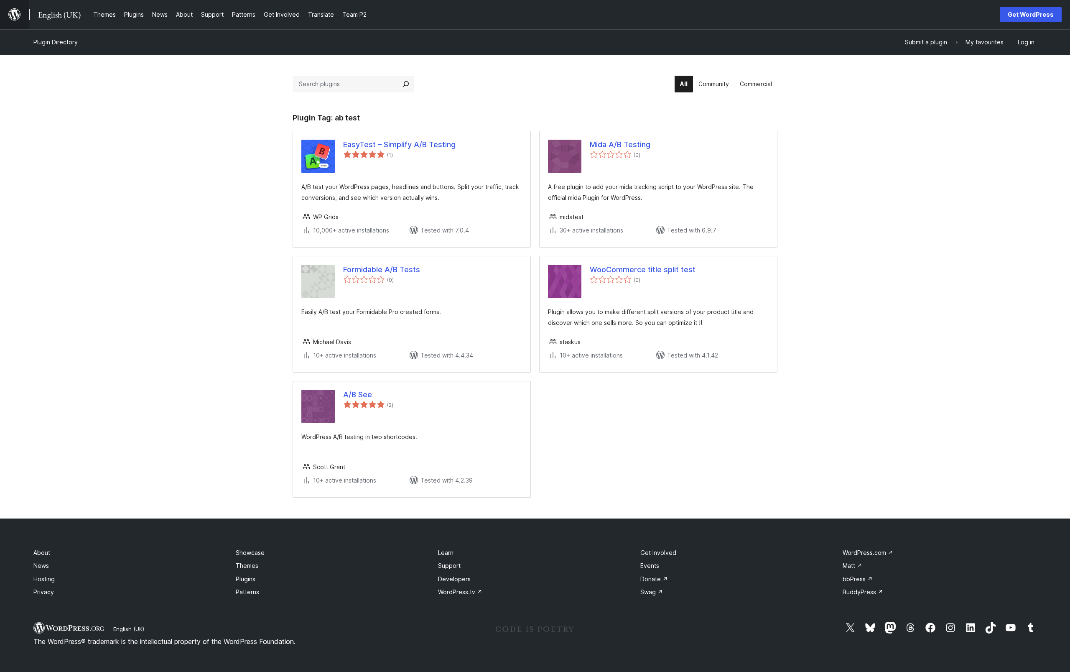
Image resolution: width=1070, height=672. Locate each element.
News (41, 565)
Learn (445, 552)
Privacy (43, 591)
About (41, 552)
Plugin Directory (55, 42)
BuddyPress (863, 591)
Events (649, 565)
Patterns (247, 591)
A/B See (357, 394)
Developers (454, 579)
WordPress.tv (460, 591)
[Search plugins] (405, 84)
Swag (651, 591)
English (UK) (128, 629)
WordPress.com (868, 552)
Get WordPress (1031, 14)
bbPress (858, 579)
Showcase (250, 552)
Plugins (245, 579)
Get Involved (658, 552)
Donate (654, 579)
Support (449, 565)
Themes (247, 565)
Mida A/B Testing (620, 144)
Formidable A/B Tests (381, 269)
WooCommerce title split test (643, 269)
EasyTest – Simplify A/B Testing (399, 144)
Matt (852, 565)
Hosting (44, 579)
